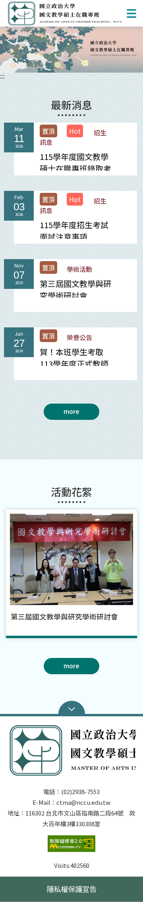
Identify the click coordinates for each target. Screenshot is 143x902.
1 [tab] (71, 59)
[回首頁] (65, 13)
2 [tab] (66, 647)
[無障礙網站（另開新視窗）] (71, 847)
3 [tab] (77, 647)
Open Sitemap (71, 708)
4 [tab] (89, 647)
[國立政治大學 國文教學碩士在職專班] (71, 48)
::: (2, 76)
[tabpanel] (71, 48)
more (71, 411)
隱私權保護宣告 (71, 889)
